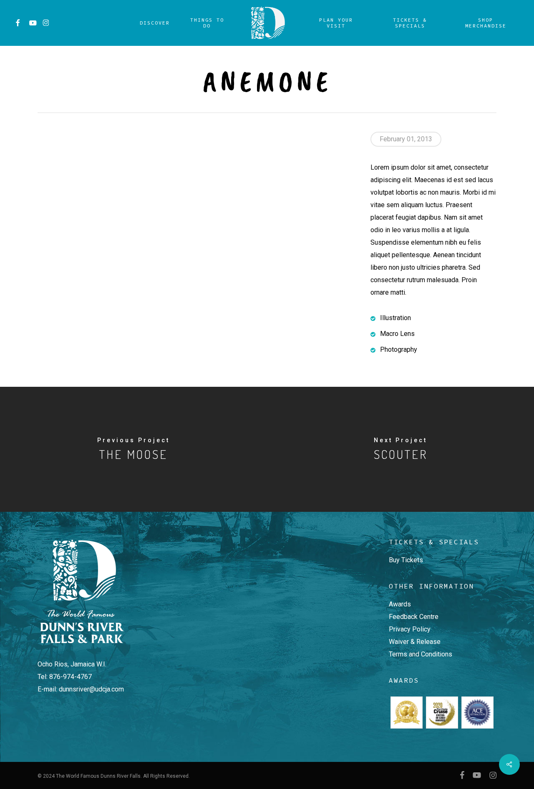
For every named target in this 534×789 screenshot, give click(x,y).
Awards (400, 604)
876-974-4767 (70, 677)
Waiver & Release (415, 642)
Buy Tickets (406, 560)
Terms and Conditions (420, 654)
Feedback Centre (413, 617)
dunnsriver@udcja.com (91, 689)
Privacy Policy (410, 629)
